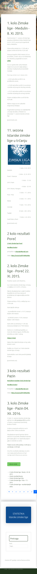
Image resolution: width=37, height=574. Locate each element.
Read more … (14, 464)
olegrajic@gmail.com (21, 251)
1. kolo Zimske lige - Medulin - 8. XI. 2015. (18, 28)
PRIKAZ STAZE (11, 338)
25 (28, 491)
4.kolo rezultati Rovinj (16, 476)
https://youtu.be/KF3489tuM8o (20, 255)
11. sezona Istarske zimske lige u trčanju (18, 135)
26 (31, 491)
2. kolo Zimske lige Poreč (14, 243)
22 (16, 491)
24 (24, 491)
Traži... (11, 543)
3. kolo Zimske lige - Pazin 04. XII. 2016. (18, 408)
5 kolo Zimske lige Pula (16, 478)
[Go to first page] (9, 492)
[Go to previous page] (12, 492)
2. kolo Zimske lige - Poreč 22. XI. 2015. (18, 271)
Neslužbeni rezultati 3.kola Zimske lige (18, 380)
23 (20, 491)
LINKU (9, 61)
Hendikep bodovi (12, 247)
